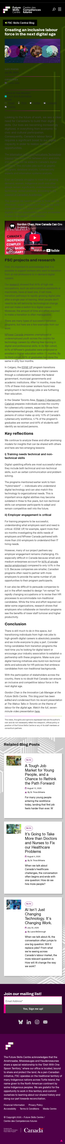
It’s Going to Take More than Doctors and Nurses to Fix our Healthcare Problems (41, 843)
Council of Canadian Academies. (23, 195)
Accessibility (10, 1109)
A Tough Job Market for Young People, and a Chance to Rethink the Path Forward (40, 774)
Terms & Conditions (29, 1109)
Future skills (13, 83)
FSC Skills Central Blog (21, 23)
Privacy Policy (36, 1105)
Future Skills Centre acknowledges (28, 1057)
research (14, 284)
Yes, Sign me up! (33, 1009)
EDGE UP (27, 367)
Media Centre (49, 1109)
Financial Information (14, 1105)
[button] (61, 1140)
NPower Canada (14, 335)
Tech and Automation (20, 96)
